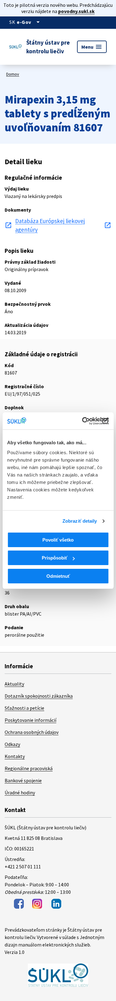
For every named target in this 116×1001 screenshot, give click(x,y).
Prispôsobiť (54, 557)
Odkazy (12, 744)
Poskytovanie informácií (30, 720)
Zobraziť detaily (79, 521)
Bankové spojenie (23, 780)
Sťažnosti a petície (24, 708)
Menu (91, 46)
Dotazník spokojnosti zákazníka (39, 696)
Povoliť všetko (58, 539)
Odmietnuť (58, 576)
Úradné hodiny (20, 792)
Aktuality (14, 684)
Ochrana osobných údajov (31, 732)
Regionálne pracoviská (29, 768)
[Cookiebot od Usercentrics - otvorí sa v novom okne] (82, 421)
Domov (12, 74)
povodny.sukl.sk (76, 11)
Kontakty (15, 756)
